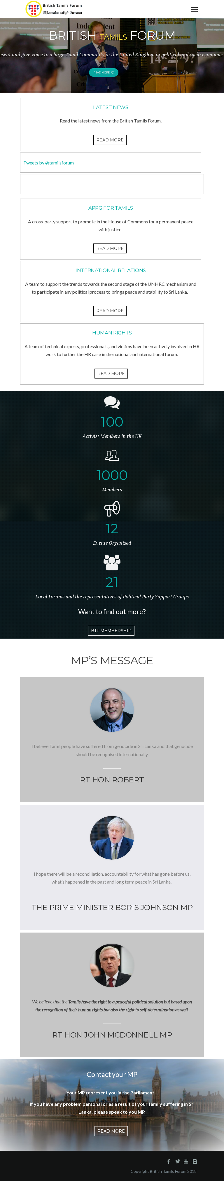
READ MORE (110, 140)
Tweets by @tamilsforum (48, 162)
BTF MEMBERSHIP (111, 630)
